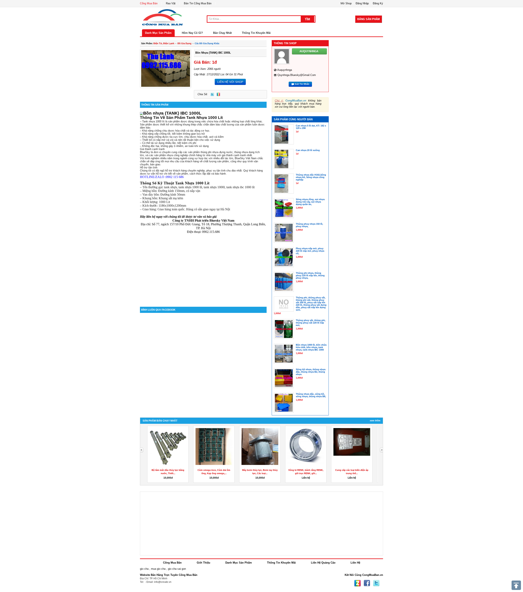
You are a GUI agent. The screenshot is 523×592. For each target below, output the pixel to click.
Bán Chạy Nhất (222, 32)
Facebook (367, 583)
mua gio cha (158, 568)
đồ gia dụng (184, 43)
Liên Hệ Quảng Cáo (323, 562)
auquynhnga (284, 69)
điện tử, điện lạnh (163, 43)
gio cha (144, 568)
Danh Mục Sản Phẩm (158, 32)
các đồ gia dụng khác (207, 43)
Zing (218, 94)
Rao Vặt (170, 3)
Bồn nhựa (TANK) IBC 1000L (213, 52)
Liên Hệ (355, 562)
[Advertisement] (203, 272)
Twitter (212, 94)
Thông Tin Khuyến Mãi (256, 32)
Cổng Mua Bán (149, 3)
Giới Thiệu (203, 562)
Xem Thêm (375, 420)
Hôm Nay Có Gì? (192, 32)
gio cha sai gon (177, 568)
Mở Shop (346, 3)
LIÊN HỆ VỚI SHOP (230, 81)
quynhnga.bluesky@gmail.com (296, 75)
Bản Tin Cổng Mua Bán (197, 3)
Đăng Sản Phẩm (368, 19)
